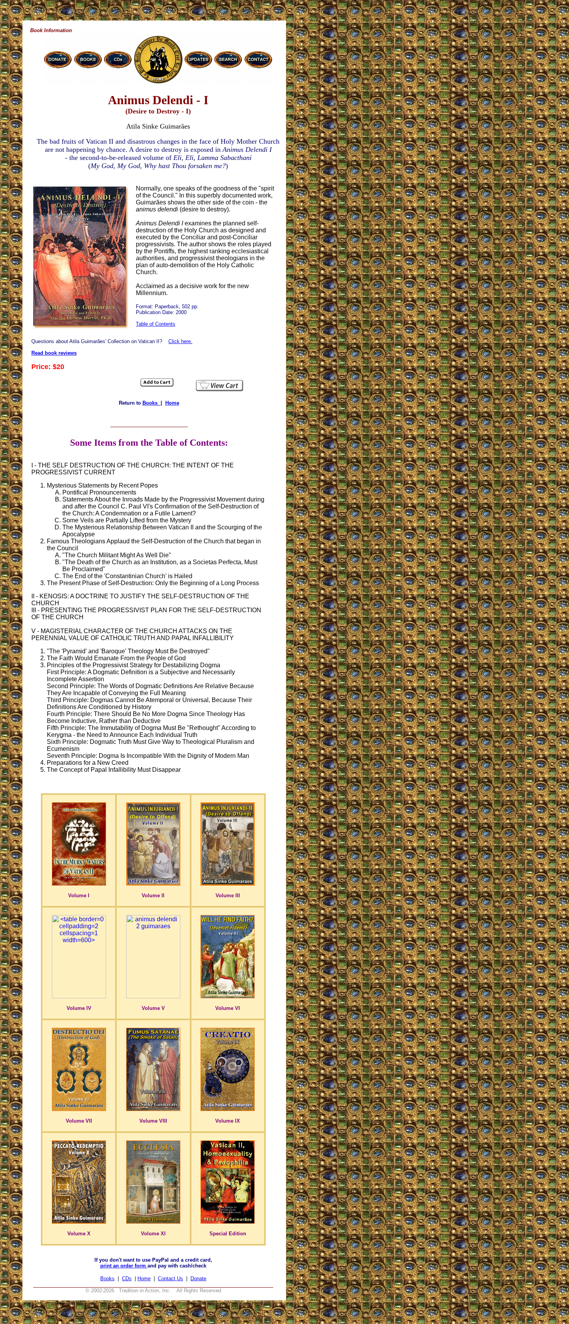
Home (172, 403)
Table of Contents (155, 324)
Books (151, 403)
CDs (127, 1278)
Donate (198, 1278)
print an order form (123, 1266)
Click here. (180, 341)
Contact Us (170, 1278)
